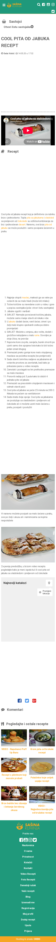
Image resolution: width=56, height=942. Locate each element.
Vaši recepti (28, 891)
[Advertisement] (28, 83)
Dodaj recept (28, 919)
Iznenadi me (28, 902)
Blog (28, 896)
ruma (36, 335)
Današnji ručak (28, 885)
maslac (25, 297)
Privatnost (28, 856)
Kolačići (28, 862)
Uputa (28, 925)
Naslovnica (28, 845)
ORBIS (37, 939)
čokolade (22, 221)
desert (22, 224)
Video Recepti (28, 874)
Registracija (28, 908)
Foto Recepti (28, 879)
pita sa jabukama (35, 217)
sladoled (49, 217)
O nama (28, 851)
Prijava (28, 931)
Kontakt (28, 868)
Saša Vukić (9, 53)
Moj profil (28, 914)
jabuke (12, 321)
